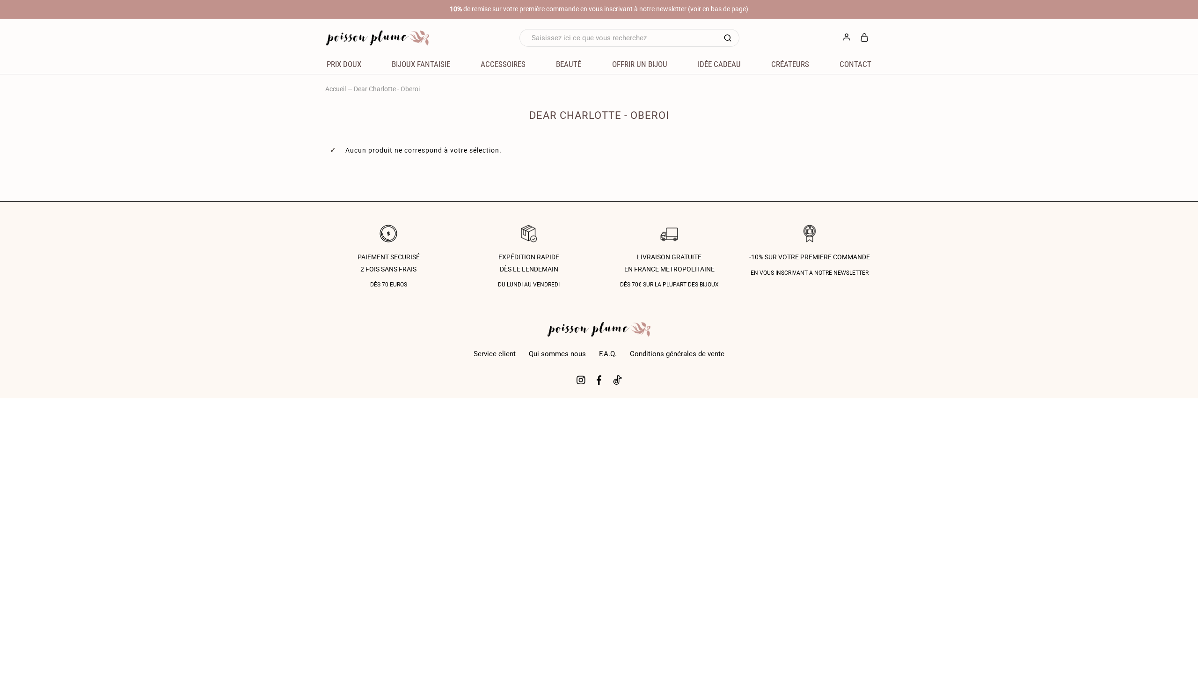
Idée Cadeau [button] (719, 64)
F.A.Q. (608, 354)
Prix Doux (344, 64)
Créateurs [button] (790, 64)
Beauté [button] (568, 64)
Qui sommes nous (557, 354)
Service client (495, 354)
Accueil (335, 89)
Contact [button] (855, 64)
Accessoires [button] (503, 64)
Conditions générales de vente (677, 354)
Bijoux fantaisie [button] (421, 64)
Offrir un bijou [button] (639, 64)
